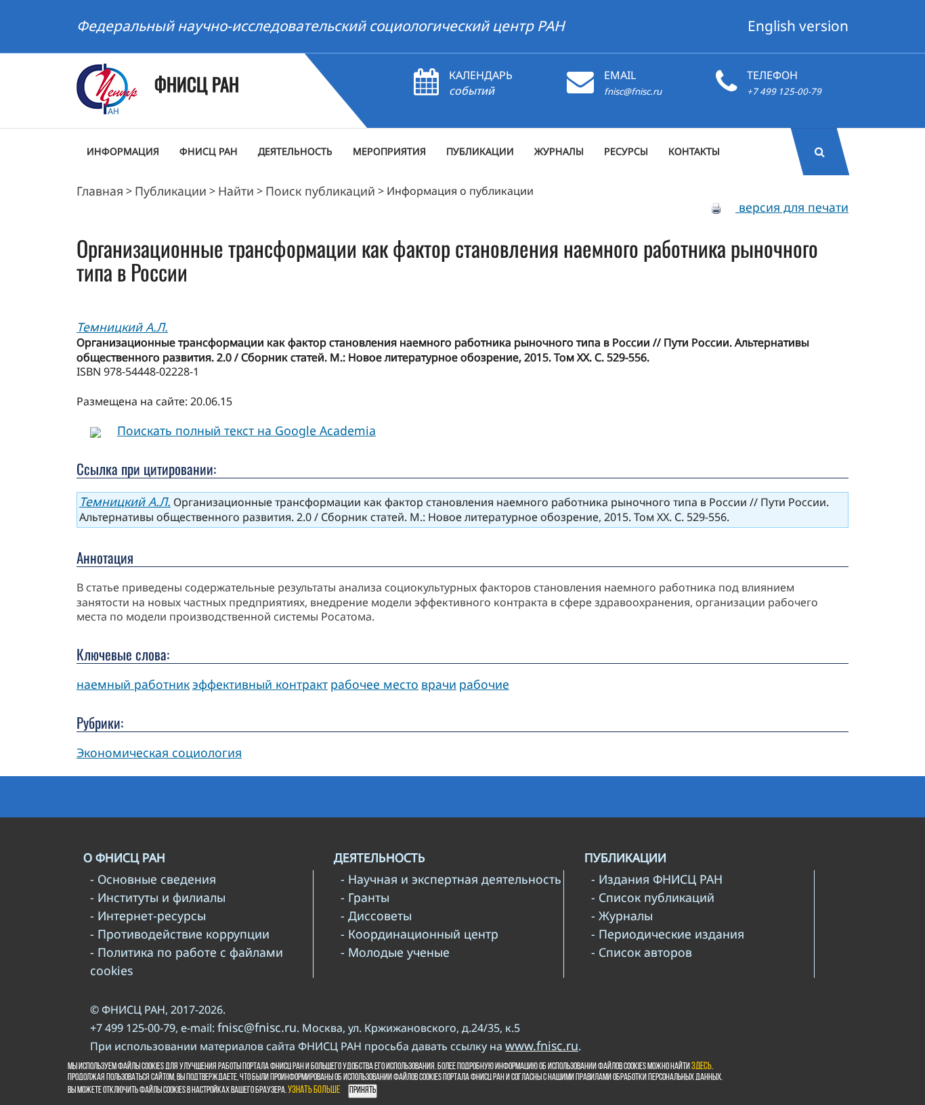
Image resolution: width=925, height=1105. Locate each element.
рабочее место (374, 684)
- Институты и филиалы (157, 897)
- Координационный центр (419, 934)
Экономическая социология (159, 752)
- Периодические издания (667, 934)
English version (798, 25)
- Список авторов (641, 952)
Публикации (171, 191)
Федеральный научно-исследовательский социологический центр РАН (321, 25)
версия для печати (791, 207)
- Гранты (365, 897)
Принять (362, 1090)
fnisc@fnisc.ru (633, 91)
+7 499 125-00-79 (784, 91)
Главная (100, 191)
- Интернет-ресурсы (148, 915)
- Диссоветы (376, 915)
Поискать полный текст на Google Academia (246, 430)
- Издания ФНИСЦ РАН (657, 879)
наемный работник (133, 684)
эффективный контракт (260, 684)
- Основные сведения (153, 879)
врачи (438, 684)
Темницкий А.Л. (122, 327)
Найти (236, 191)
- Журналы (622, 915)
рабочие (484, 684)
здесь (701, 1067)
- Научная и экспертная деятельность (451, 879)
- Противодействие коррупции (180, 934)
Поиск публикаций (320, 191)
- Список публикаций (652, 897)
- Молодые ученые (395, 952)
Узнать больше (314, 1090)
